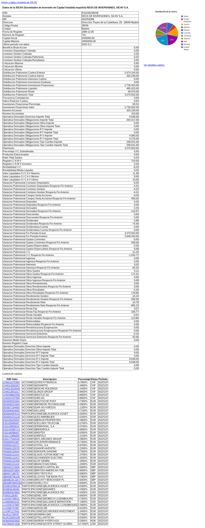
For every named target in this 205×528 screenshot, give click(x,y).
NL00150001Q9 (11, 517)
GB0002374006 (11, 467)
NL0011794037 (11, 514)
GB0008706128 (11, 476)
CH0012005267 (11, 385)
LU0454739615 (11, 498)
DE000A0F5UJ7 (11, 414)
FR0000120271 (11, 445)
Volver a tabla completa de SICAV (19, 2)
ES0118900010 (11, 426)
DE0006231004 (11, 404)
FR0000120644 (11, 451)
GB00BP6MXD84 (12, 483)
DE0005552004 (11, 401)
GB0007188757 (11, 473)
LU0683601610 (11, 502)
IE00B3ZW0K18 (11, 486)
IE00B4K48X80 (11, 489)
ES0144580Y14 (11, 429)
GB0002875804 (11, 470)
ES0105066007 (11, 423)
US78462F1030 (11, 524)
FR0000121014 (11, 454)
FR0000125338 (11, 461)
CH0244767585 (11, 398)
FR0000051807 (11, 442)
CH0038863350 (11, 395)
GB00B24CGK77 (12, 480)
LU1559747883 (11, 505)
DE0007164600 (11, 407)
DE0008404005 (11, 410)
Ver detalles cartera (154, 65)
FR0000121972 (11, 458)
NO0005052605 (11, 520)
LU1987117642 (11, 511)
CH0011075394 (11, 382)
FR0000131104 (11, 464)
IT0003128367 (10, 495)
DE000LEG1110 (11, 417)
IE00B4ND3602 (11, 492)
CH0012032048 (11, 388)
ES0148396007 (11, 432)
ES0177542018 (11, 439)
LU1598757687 (11, 508)
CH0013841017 (11, 391)
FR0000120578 (11, 448)
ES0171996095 (11, 436)
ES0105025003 (11, 420)
